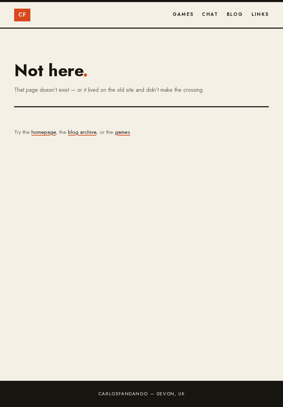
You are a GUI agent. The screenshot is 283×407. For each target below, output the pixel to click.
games (122, 132)
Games (183, 14)
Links (260, 14)
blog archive (82, 132)
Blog (235, 14)
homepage (43, 132)
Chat (210, 14)
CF (22, 15)
